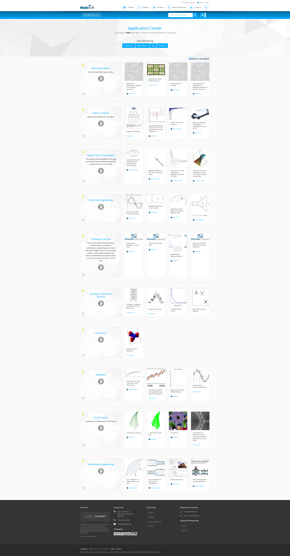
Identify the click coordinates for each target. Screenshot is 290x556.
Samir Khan (131, 93)
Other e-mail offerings (191, 516)
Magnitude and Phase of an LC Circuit (156, 207)
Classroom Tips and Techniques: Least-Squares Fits (133, 383)
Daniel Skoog (152, 398)
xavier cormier (153, 85)
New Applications (101, 68)
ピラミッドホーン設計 (200, 215)
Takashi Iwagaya (199, 220)
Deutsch (105, 549)
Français (98, 549)
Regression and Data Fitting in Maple (177, 391)
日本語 (112, 549)
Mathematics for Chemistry (131, 350)
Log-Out (184, 530)
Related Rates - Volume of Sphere (176, 255)
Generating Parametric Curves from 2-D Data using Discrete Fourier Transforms (156, 128)
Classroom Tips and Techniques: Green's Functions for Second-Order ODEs (200, 173)
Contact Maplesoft (189, 2)
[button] (203, 15)
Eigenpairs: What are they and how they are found (156, 172)
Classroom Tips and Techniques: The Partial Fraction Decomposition (133, 162)
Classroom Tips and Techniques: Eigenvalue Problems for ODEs (177, 173)
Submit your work (92, 15)
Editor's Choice (100, 113)
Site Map (156, 552)
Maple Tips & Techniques (101, 155)
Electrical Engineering (101, 200)
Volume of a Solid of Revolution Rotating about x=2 (199, 245)
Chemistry (101, 332)
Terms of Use (119, 552)
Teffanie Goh (130, 312)
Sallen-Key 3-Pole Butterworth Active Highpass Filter (177, 211)
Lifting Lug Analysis (177, 479)
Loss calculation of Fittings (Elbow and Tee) (132, 481)
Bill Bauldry (129, 136)
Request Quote (203, 2)
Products (151, 513)
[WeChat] (135, 533)
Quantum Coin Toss (155, 309)
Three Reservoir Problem (176, 84)
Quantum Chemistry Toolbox (101, 295)
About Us (84, 507)
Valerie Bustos (176, 129)
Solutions (151, 517)
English (91, 549)
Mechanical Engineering (101, 464)
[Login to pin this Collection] (83, 93)
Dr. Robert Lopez (133, 170)
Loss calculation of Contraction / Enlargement (155, 481)
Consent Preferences (137, 552)
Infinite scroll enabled (200, 59)
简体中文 (119, 549)
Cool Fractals (101, 417)
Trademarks (149, 552)
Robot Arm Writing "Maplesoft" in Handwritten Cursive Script (199, 125)
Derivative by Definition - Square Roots (132, 245)
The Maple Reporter (191, 512)
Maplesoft (131, 251)
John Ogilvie (130, 355)
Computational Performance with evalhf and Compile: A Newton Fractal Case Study (200, 436)
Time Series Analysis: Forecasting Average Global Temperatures (156, 392)
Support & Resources (155, 522)
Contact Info (118, 507)
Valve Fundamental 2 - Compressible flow (200, 480)
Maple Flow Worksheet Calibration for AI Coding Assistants (133, 86)
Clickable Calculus (101, 239)
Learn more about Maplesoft (88, 536)
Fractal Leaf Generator (133, 433)
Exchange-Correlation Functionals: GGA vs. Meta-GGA (133, 306)
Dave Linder (196, 445)
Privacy (127, 552)
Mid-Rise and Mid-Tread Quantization (132, 213)
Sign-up (184, 526)
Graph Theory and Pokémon (177, 123)
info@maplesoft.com (124, 524)
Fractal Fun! (174, 433)
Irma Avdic (152, 313)
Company (152, 526)
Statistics (101, 374)
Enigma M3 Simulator (133, 131)
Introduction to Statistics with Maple (199, 386)
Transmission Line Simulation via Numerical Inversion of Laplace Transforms (200, 86)
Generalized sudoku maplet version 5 (155, 80)
